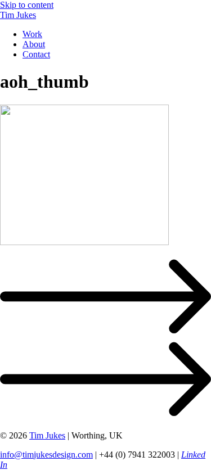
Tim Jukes (18, 15)
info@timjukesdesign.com (46, 454)
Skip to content (26, 5)
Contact (36, 54)
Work (32, 34)
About (34, 44)
